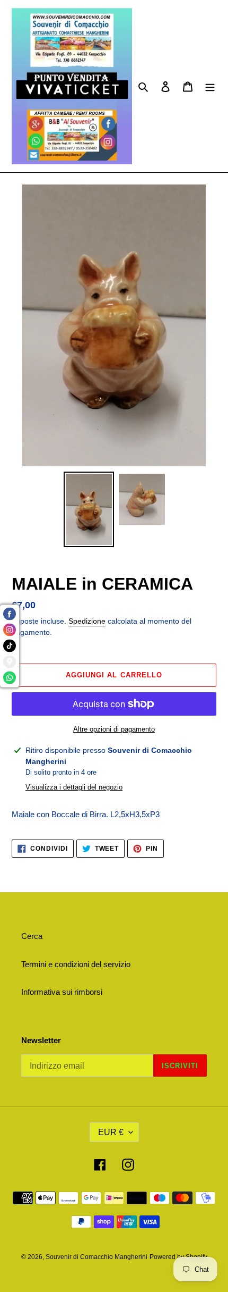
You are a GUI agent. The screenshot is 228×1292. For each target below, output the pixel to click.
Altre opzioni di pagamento (114, 729)
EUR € (111, 1132)
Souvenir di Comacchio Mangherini (96, 1257)
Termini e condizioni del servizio (75, 964)
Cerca (31, 936)
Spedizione (87, 621)
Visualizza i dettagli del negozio (73, 787)
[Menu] (210, 86)
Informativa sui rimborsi (61, 991)
